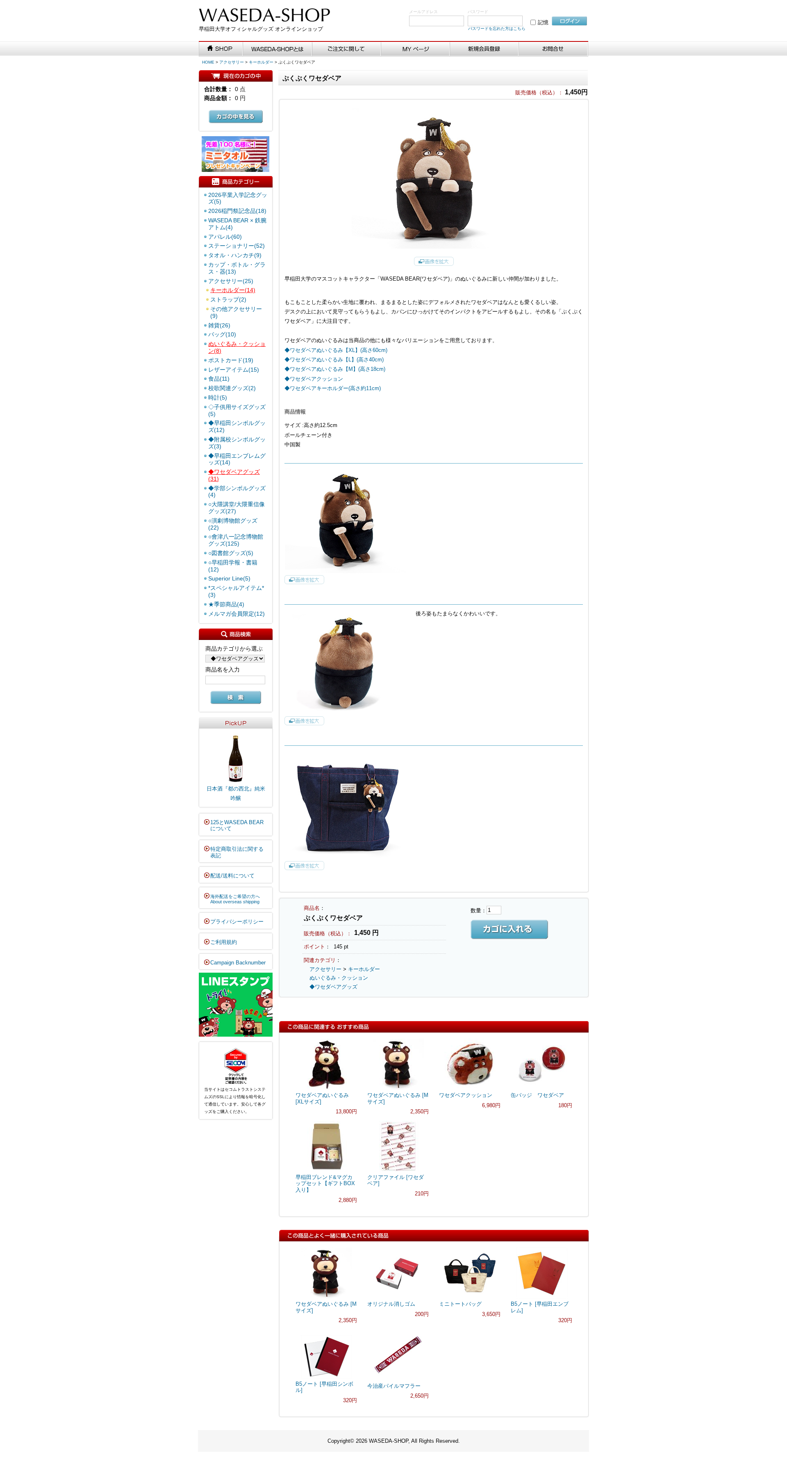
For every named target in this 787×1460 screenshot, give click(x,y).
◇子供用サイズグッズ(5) (237, 410)
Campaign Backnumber (238, 963)
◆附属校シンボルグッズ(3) (237, 443)
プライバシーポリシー (237, 921)
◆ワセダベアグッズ (333, 987)
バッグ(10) (222, 334)
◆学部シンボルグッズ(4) (237, 491)
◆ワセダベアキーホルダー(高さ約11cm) (332, 388)
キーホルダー (261, 62)
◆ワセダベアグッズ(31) (234, 475)
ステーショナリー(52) (236, 245)
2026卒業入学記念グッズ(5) (237, 198)
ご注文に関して (346, 49)
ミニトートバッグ (460, 1304)
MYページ (415, 49)
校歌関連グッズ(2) (232, 388)
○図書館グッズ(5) (230, 553)
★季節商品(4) (226, 604)
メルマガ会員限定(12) (236, 613)
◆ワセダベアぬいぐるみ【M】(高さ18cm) (334, 369)
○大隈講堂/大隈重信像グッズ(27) (236, 507)
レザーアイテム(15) (233, 369)
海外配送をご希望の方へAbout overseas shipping (235, 899)
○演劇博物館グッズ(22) (232, 524)
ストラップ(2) (228, 299)
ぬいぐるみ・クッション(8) (237, 347)
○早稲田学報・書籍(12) (232, 566)
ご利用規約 (223, 942)
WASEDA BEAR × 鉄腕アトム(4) (237, 224)
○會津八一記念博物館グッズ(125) (235, 540)
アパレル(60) (225, 236)
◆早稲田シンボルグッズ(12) (237, 426)
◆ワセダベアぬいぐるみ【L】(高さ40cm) (334, 359)
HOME (208, 62)
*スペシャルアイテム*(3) (236, 591)
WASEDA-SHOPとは (277, 49)
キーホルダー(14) (232, 290)
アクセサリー (231, 62)
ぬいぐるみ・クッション (338, 978)
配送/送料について (232, 876)
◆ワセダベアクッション (313, 379)
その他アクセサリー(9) (236, 312)
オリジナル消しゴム (391, 1304)
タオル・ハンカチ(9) (235, 255)
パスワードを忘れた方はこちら (496, 28)
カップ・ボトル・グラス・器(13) (237, 268)
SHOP (221, 49)
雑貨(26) (219, 325)
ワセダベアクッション (465, 1095)
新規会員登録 (484, 49)
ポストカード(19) (230, 360)
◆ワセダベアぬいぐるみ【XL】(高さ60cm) (335, 350)
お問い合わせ (553, 49)
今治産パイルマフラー (394, 1386)
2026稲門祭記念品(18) (237, 211)
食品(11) (219, 378)
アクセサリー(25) (230, 281)
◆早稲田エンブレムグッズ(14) (237, 459)
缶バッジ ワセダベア (537, 1095)
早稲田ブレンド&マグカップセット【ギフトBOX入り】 (325, 1183)
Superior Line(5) (229, 578)
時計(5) (217, 397)
